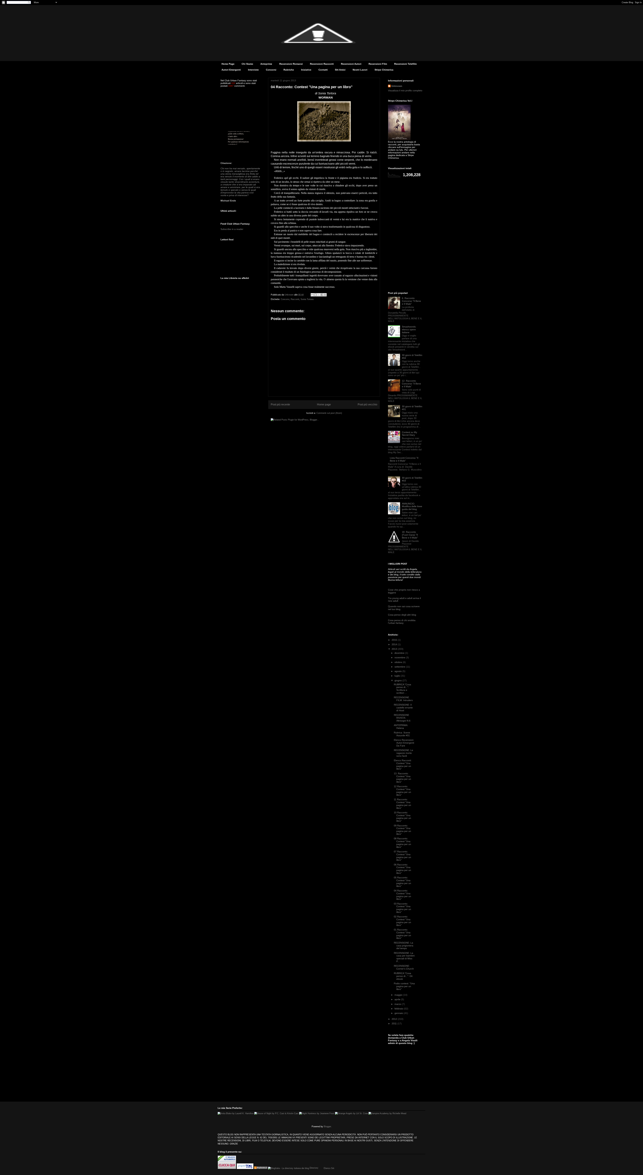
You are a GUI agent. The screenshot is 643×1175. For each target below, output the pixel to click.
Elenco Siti (329, 1168)
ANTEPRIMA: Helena (401, 726)
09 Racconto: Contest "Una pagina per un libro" (402, 829)
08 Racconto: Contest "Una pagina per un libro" (402, 842)
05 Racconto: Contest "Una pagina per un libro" (402, 881)
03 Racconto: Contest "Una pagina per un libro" (402, 907)
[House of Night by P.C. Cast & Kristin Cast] (276, 1113)
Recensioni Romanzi (291, 64)
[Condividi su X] (318, 294)
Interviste (253, 69)
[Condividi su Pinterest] (325, 294)
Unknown (396, 86)
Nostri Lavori (360, 69)
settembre (400, 666)
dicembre (400, 653)
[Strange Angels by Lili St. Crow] (351, 1113)
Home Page (228, 64)
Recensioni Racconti (322, 64)
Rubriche (288, 69)
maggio (399, 994)
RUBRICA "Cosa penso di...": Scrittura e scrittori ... (402, 688)
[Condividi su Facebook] (322, 294)
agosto (398, 671)
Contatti (323, 69)
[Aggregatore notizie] (260, 1168)
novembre (400, 657)
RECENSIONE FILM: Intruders (403, 699)
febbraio (399, 1008)
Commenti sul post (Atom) (329, 413)
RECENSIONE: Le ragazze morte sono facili (403, 753)
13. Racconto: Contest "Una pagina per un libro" (402, 777)
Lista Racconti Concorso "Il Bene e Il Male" (404, 459)
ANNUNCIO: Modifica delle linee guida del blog (412, 506)
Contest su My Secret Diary (409, 433)
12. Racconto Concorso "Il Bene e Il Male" (411, 383)
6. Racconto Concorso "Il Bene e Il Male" (411, 301)
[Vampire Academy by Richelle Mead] (387, 1113)
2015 (395, 640)
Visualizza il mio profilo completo (405, 90)
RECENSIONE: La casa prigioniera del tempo (403, 945)
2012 (395, 1019)
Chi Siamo (247, 64)
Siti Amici (340, 69)
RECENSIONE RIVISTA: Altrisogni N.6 (402, 718)
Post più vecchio (367, 404)
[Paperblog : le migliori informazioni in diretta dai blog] (245, 1168)
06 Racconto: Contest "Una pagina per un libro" (402, 868)
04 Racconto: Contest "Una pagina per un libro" (402, 894)
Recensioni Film (378, 64)
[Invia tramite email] (312, 294)
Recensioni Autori (351, 64)
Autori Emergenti (231, 69)
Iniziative (306, 69)
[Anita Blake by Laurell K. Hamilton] (236, 1113)
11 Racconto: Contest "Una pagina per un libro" (402, 803)
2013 (395, 649)
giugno (398, 680)
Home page (324, 404)
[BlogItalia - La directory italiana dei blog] (288, 1168)
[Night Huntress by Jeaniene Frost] (316, 1113)
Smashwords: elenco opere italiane (409, 329)
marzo (398, 1004)
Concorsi (271, 69)
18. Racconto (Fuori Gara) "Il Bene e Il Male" (410, 535)
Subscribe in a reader (232, 229)
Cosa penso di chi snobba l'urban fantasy (401, 621)
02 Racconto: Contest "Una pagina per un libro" (402, 920)
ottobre (399, 662)
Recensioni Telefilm (405, 64)
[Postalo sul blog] (315, 294)
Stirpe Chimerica (384, 69)
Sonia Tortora (307, 299)
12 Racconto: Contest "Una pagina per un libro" (402, 790)
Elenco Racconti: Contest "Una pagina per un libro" (403, 764)
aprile (398, 999)
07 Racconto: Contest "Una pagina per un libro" (402, 855)
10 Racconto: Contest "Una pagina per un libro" (402, 816)
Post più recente (280, 404)
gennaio (399, 1013)
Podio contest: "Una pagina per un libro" (404, 986)
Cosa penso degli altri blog (402, 614)
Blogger (327, 1126)
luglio (398, 675)
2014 (395, 644)
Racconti (295, 299)
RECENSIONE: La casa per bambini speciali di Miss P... (404, 957)
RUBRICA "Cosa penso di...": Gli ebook (403, 976)
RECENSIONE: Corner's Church (404, 967)
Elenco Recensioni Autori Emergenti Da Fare (404, 743)
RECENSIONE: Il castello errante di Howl (403, 707)
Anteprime (266, 64)
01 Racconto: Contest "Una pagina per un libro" (402, 933)
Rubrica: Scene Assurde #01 (402, 734)
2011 (394, 1023)
